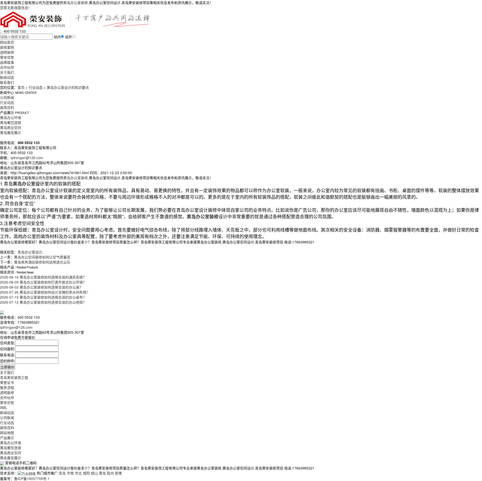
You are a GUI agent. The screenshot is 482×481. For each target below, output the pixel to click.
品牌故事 (7, 62)
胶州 (110, 472)
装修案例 (7, 47)
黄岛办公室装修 (75, 2)
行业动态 (36, 87)
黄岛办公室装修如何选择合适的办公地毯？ (43, 302)
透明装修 (7, 52)
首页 (21, 87)
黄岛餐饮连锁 (10, 122)
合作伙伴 (7, 67)
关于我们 (7, 72)
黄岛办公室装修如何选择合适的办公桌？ (41, 287)
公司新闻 (7, 97)
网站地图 (7, 432)
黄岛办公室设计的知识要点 (68, 87)
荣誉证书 (7, 382)
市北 (78, 472)
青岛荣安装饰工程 (14, 377)
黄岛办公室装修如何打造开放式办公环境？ (43, 282)
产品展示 (7, 437)
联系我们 (7, 82)
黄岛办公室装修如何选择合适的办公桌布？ (43, 297)
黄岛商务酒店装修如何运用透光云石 (42, 261)
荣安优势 (7, 57)
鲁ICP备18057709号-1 (32, 478)
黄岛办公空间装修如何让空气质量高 (42, 256)
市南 (70, 472)
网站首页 (7, 42)
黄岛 (102, 472)
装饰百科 (7, 107)
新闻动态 (7, 77)
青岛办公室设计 (30, 251)
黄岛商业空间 (10, 127)
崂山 (94, 472)
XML (3, 407)
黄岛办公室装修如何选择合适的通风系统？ (43, 277)
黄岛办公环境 (10, 117)
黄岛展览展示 (10, 132)
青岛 (62, 472)
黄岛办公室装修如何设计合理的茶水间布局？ (45, 292)
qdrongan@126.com (27, 157)
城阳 (86, 472)
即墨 (118, 472)
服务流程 (7, 387)
